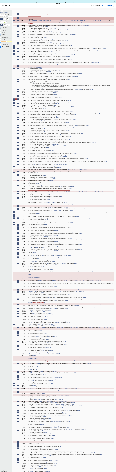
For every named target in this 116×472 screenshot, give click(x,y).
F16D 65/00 (65, 255)
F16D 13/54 (23, 249)
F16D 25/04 (23, 307)
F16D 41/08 (23, 418)
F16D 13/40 (23, 238)
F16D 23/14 (23, 300)
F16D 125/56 (3, 22)
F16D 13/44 (23, 241)
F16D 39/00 (35, 67)
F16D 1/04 (23, 31)
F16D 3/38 (23, 125)
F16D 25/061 (23, 310)
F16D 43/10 (23, 451)
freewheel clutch (54, 402)
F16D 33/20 (23, 386)
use (63, 76)
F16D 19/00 (23, 278)
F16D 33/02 (23, 372)
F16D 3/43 (23, 131)
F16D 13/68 (23, 260)
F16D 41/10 (23, 419)
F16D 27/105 (48, 342)
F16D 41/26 (23, 432)
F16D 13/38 (23, 236)
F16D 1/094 (23, 50)
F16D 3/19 (23, 88)
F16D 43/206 (23, 463)
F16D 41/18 (23, 426)
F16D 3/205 (23, 92)
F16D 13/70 (23, 263)
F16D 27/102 (23, 342)
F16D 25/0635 (23, 316)
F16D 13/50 (23, 246)
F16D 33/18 (23, 385)
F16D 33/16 (23, 383)
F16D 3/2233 (23, 100)
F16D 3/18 (23, 81)
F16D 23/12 (23, 299)
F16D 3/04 (23, 70)
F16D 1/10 (23, 56)
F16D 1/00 (23, 25)
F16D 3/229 (23, 109)
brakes (74, 22)
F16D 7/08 (23, 177)
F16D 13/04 (23, 208)
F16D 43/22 (23, 468)
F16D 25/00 (23, 304)
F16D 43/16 (23, 455)
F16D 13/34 (23, 233)
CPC (2, 41)
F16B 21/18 (94, 62)
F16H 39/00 (72, 20)
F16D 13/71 (23, 264)
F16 (21, 17)
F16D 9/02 (23, 182)
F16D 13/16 (23, 219)
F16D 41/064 (23, 410)
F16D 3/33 (23, 120)
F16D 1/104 (23, 57)
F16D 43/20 (23, 458)
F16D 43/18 (23, 457)
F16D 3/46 (23, 134)
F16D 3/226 (23, 106)
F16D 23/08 (23, 295)
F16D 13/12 (60, 210)
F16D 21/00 (23, 280)
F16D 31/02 (23, 364)
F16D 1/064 (23, 36)
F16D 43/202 (23, 460)
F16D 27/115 (23, 350)
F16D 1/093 (23, 48)
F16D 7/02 (23, 172)
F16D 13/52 (23, 247)
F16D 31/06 (23, 368)
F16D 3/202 (23, 91)
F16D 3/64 (54, 145)
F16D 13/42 (23, 239)
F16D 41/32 (23, 437)
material (35, 88)
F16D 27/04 (23, 333)
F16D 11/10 (23, 199)
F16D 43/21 (23, 466)
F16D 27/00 (23, 327)
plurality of (40, 280)
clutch (49, 193)
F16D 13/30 (23, 230)
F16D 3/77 (23, 159)
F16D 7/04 (23, 174)
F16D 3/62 (23, 147)
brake (49, 22)
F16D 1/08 (23, 42)
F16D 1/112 (23, 61)
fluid (58, 45)
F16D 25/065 (23, 321)
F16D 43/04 (23, 444)
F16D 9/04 (23, 183)
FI (7, 41)
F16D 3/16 (23, 79)
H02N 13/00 (34, 22)
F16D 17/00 (23, 275)
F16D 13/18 (23, 221)
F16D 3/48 (23, 136)
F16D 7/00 (103, 66)
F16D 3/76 (23, 158)
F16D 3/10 (55, 64)
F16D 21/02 (23, 282)
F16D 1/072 (23, 39)
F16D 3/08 (23, 73)
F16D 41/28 (23, 433)
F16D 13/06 (23, 210)
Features (31, 266)
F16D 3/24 (80, 89)
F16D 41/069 (23, 415)
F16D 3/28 (23, 116)
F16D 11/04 (23, 194)
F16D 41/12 (23, 421)
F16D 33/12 (23, 380)
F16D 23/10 (23, 297)
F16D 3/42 (23, 130)
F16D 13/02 (23, 207)
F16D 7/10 (23, 178)
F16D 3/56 (23, 142)
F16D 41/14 (23, 422)
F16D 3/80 (73, 76)
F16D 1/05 (23, 32)
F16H (61, 20)
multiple (36, 247)
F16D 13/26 (23, 227)
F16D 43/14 (23, 454)
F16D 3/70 (23, 153)
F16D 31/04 (23, 366)
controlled (31, 372)
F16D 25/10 (23, 324)
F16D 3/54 (23, 141)
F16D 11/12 (23, 200)
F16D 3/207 (23, 94)
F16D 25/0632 (23, 314)
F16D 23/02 (68, 191)
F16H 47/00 (76, 20)
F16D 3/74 (23, 156)
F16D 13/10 (23, 214)
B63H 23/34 (69, 34)
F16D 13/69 (23, 261)
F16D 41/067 (23, 413)
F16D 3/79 (23, 162)
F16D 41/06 (23, 405)
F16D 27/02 (23, 331)
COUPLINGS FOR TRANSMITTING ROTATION (38, 20)
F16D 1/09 (23, 43)
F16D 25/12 (23, 325)
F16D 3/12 (23, 76)
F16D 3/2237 (23, 102)
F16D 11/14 (23, 202)
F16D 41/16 (23, 424)
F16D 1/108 (23, 59)
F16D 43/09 (23, 449)
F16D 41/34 (23, 438)
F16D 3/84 (23, 167)
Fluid (29, 304)
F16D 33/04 (23, 374)
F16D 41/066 (23, 412)
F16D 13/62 (23, 255)
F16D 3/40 (23, 127)
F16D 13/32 (23, 232)
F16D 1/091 (23, 45)
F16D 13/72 (23, 266)
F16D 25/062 (23, 311)
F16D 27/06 (23, 335)
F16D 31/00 (30, 67)
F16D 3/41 (23, 128)
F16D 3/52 (23, 139)
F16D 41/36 (23, 440)
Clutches (30, 190)
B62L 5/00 (61, 401)
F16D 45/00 (85, 191)
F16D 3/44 (23, 133)
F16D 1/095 (23, 51)
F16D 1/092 (23, 46)
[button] (18, 14)
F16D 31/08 (23, 369)
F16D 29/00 (23, 360)
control (92, 191)
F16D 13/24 (23, 225)
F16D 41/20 (23, 427)
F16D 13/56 (23, 250)
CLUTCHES (82, 20)
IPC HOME (1, 12)
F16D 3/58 (23, 144)
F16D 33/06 (23, 375)
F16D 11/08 (23, 197)
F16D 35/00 (60, 164)
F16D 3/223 (23, 99)
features (38, 336)
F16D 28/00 (23, 357)
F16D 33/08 (23, 377)
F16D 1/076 (23, 40)
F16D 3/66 (23, 150)
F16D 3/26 (23, 113)
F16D (22, 20)
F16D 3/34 (23, 122)
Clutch (31, 255)
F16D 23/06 (23, 294)
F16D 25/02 (23, 305)
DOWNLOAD (6, 12)
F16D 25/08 (23, 322)
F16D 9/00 (23, 180)
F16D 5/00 (23, 169)
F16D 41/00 (81, 272)
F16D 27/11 (23, 347)
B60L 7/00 (65, 22)
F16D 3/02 (23, 68)
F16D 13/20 (23, 222)
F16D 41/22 (23, 429)
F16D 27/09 (23, 339)
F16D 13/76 (23, 271)
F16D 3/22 (23, 95)
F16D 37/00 (65, 388)
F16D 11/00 (23, 191)
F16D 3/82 (23, 166)
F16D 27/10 (23, 341)
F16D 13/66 (23, 258)
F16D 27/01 (23, 330)
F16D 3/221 (23, 97)
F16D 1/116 (23, 62)
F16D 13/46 (23, 243)
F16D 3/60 (23, 145)
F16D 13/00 (23, 205)
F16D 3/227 (23, 108)
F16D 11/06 (23, 196)
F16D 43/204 (23, 462)
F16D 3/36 (23, 123)
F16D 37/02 (91, 327)
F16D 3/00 (23, 66)
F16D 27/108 (23, 345)
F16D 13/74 (23, 267)
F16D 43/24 (43, 444)
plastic (35, 39)
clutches (93, 20)
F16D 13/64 (23, 257)
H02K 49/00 (97, 20)
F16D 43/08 (23, 448)
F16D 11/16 (23, 204)
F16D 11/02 (23, 193)
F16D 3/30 (23, 117)
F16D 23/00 (23, 289)
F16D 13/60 (23, 253)
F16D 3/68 (23, 152)
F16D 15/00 (23, 272)
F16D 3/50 (23, 138)
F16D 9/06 (23, 185)
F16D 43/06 (23, 446)
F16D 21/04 (23, 283)
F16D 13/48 (23, 244)
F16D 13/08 (55, 210)
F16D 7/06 (23, 175)
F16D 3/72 (23, 155)
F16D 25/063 (23, 313)
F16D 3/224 (23, 103)
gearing (50, 20)
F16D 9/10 (61, 186)
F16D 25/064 (23, 319)
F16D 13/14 (23, 218)
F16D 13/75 (23, 269)
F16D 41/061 (23, 407)
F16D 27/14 (23, 355)
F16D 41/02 (23, 402)
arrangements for (63, 190)
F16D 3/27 (23, 114)
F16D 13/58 (23, 252)
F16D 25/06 (23, 308)
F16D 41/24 (62, 404)
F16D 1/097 (23, 54)
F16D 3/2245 (23, 105)
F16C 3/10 (82, 25)
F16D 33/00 (23, 371)
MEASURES (52, 18)
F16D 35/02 (23, 390)
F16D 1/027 (23, 28)
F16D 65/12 (55, 257)
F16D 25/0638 (23, 317)
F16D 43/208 (23, 465)
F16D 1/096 (23, 53)
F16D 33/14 (23, 382)
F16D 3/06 (23, 71)
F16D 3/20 (23, 89)
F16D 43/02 (23, 443)
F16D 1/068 (23, 37)
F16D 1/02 (23, 26)
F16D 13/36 (23, 235)
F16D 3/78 (23, 161)
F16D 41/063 (23, 408)
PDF (5, 24)
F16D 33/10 (23, 379)
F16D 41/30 (23, 435)
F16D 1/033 (23, 29)
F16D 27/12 (23, 353)
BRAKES (40, 22)
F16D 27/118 (23, 352)
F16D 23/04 (66, 280)
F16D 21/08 (23, 288)
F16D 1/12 (23, 64)
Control (43, 327)
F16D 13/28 (23, 228)
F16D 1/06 (23, 34)
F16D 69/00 (53, 253)
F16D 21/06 (23, 286)
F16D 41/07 (23, 416)
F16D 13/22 (23, 224)
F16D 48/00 (96, 191)
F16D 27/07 (23, 336)
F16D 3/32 (23, 119)
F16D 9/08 (23, 186)
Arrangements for (34, 261)
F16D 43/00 (80, 191)
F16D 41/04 (23, 404)
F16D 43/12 (23, 452)
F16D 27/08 (23, 338)
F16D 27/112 (23, 349)
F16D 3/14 (23, 78)
